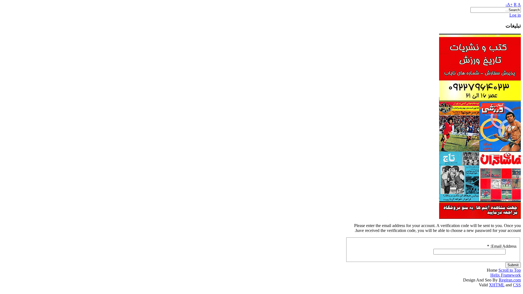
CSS (517, 285)
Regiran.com (510, 280)
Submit (513, 265)
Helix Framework (505, 275)
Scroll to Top (509, 270)
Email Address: (501, 246)
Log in (515, 15)
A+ (510, 4)
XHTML (496, 285)
